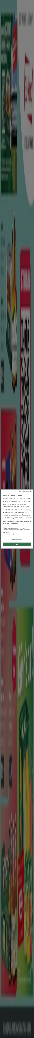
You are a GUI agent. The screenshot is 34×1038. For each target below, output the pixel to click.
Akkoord (17, 544)
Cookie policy (16, 518)
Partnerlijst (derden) (8, 534)
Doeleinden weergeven (17, 539)
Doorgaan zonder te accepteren (25, 491)
